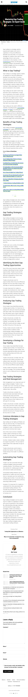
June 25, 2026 (21, 601)
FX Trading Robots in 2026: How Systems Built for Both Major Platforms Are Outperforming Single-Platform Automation (13, 168)
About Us (3, 679)
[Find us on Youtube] (13, 693)
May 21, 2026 (6, 609)
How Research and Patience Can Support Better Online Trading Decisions (12, 155)
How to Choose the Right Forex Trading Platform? (13, 172)
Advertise (8, 679)
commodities (20, 107)
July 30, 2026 (18, 588)
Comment (6, 627)
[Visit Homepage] (14, 2)
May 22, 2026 (9, 605)
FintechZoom (6, 61)
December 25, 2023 (19, 25)
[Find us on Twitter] (11, 693)
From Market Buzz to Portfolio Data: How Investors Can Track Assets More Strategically (13, 163)
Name (5, 646)
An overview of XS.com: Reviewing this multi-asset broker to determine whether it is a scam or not (13, 175)
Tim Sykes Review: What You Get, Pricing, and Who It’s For (14, 611)
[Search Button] (26, 2)
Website (5, 659)
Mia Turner (10, 25)
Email (5, 652)
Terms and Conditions (21, 679)
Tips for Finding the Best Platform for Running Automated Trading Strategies (12, 159)
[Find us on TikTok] (15, 693)
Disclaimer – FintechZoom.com (14, 681)
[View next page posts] (15, 195)
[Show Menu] (1, 2)
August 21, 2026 (12, 579)
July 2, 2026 (11, 594)
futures (5, 109)
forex (11, 109)
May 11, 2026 (6, 613)
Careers (13, 679)
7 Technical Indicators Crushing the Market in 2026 (13, 183)
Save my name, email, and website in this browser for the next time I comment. (14, 666)
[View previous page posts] (13, 195)
